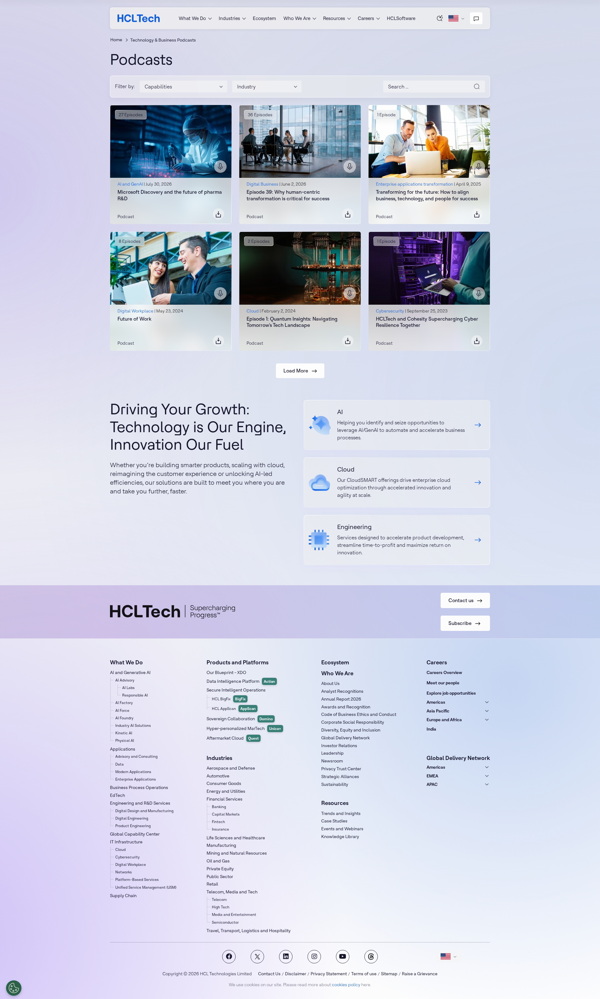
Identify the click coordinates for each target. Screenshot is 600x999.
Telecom (219, 899)
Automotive (218, 776)
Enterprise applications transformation (414, 184)
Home (116, 39)
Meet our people (443, 683)
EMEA (432, 776)
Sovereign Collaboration (240, 719)
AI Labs (128, 687)
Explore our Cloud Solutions (397, 482)
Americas (436, 702)
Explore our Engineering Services (397, 540)
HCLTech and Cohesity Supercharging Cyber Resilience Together (427, 322)
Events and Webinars (342, 829)
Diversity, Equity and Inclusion (350, 730)
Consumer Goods (224, 783)
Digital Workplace (135, 311)
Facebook (229, 956)
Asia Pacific (438, 711)
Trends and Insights (341, 813)
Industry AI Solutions (133, 725)
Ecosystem (264, 18)
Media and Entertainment (234, 914)
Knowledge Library (340, 836)
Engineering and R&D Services (140, 803)
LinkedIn (285, 956)
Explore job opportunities (451, 693)
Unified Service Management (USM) (145, 887)
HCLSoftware (401, 18)
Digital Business (262, 184)
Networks (123, 872)
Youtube (342, 956)
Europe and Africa (444, 719)
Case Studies (334, 821)
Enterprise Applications (135, 779)
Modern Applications (133, 771)
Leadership (332, 753)
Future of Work (134, 319)
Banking (219, 806)
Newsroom (332, 761)
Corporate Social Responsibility (352, 722)
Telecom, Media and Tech (232, 892)
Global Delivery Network (345, 738)
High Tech (220, 907)
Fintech (218, 821)
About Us (330, 683)
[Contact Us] (476, 18)
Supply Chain (123, 895)
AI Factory (124, 702)
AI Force (122, 710)
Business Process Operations (139, 787)
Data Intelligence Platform (241, 681)
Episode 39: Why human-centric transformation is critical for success (288, 195)
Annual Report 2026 (341, 699)
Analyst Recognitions (342, 691)
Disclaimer (295, 974)
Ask (440, 18)
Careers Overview (444, 672)
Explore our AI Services (397, 425)
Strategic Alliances (340, 776)
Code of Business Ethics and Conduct (358, 714)
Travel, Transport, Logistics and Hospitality (249, 930)
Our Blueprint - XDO (226, 672)
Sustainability (334, 784)
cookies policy (346, 984)
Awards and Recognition (345, 707)
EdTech (117, 795)
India (431, 729)
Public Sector (220, 876)
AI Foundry (124, 718)
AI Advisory (124, 680)
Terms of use (364, 974)
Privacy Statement (329, 974)
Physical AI (124, 740)
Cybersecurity (390, 311)
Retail (212, 884)
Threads (371, 956)
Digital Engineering (131, 818)
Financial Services (224, 799)
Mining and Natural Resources (237, 853)
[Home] (139, 18)
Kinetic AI (123, 733)
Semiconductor (225, 922)
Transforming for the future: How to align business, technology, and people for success (427, 195)
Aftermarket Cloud (233, 738)
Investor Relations (339, 745)
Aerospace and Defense (231, 768)
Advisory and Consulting (136, 756)
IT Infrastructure (126, 842)
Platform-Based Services (137, 879)
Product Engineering (133, 825)
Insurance (220, 829)
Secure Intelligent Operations (236, 690)
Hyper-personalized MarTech (244, 728)
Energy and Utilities (226, 791)
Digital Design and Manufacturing (144, 810)
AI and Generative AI (130, 672)
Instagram (314, 956)
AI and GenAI (130, 184)
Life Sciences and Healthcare (236, 838)
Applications (122, 749)
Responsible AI (135, 695)
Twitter (257, 956)
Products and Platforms (237, 662)
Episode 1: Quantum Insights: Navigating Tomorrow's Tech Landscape (292, 322)
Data (119, 764)
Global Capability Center (135, 834)
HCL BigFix (229, 699)
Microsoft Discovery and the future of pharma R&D (170, 195)
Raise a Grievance (420, 974)
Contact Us (269, 974)
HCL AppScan (234, 708)
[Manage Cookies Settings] (14, 988)
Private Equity (220, 869)
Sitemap (389, 974)
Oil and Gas (218, 861)
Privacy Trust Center (341, 769)
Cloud (253, 311)
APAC (432, 784)
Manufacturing (221, 845)
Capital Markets (226, 814)
